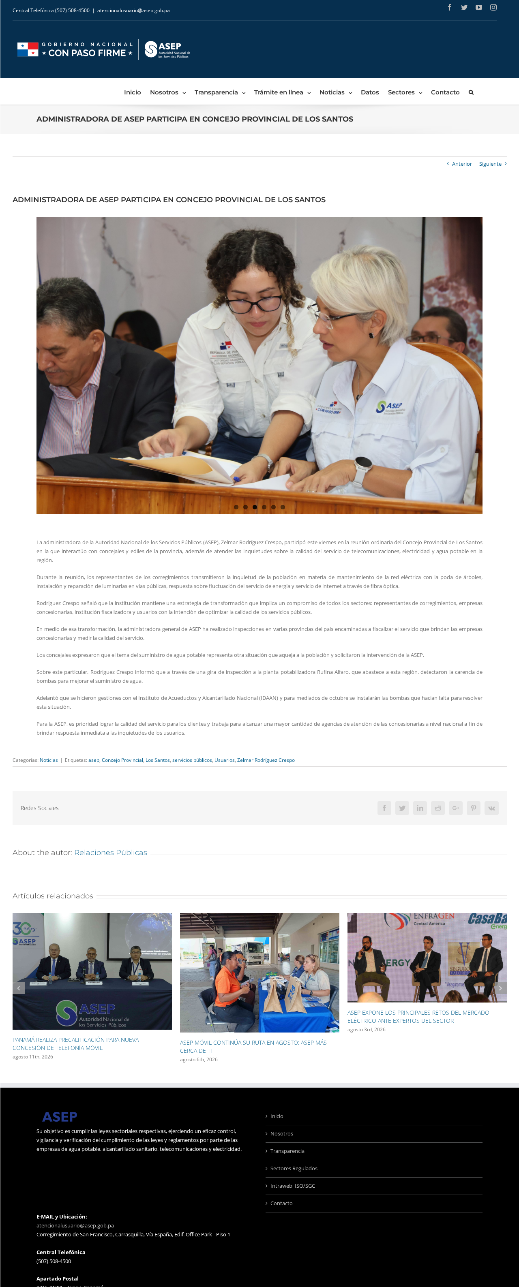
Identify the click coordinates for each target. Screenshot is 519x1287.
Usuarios (224, 760)
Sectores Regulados (293, 1168)
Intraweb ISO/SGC (292, 1185)
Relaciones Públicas (110, 852)
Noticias (49, 760)
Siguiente (490, 163)
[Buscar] (471, 91)
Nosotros (281, 1133)
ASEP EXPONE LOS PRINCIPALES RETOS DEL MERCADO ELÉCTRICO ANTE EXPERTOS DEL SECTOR (418, 1016)
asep (93, 760)
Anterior (462, 163)
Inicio (276, 1116)
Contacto (281, 1203)
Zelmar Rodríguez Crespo (266, 760)
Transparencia (287, 1150)
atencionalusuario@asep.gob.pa (133, 10)
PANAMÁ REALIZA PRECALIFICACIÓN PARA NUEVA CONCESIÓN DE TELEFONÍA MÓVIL (76, 1044)
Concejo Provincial (122, 760)
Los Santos (158, 760)
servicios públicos (192, 760)
